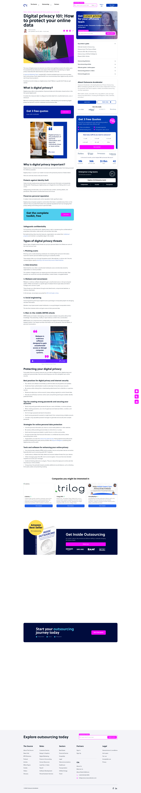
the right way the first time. (53, 404)
